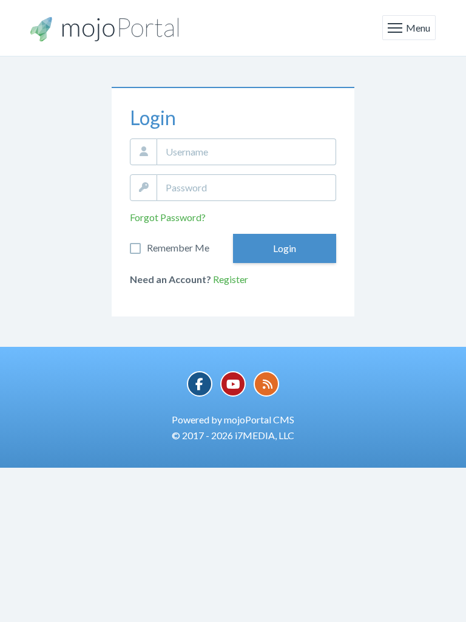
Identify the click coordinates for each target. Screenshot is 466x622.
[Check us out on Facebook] (199, 384)
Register (230, 279)
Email (143, 151)
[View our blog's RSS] (266, 384)
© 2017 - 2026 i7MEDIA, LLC (233, 435)
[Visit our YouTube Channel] (233, 384)
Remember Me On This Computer (178, 248)
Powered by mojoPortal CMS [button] (233, 419)
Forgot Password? (168, 217)
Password (143, 187)
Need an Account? (170, 279)
